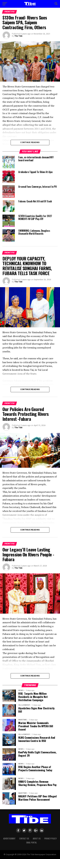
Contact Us (24, 838)
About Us (37, 838)
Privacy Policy (50, 838)
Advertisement (9, 838)
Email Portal (31, 842)
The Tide (18, 36)
